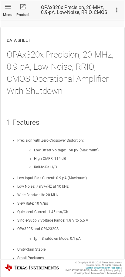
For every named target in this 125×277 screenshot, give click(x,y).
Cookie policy (81, 273)
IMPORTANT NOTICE (77, 270)
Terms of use (98, 273)
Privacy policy (113, 270)
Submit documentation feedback (103, 267)
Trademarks (97, 270)
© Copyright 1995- (88, 262)
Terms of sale (114, 273)
